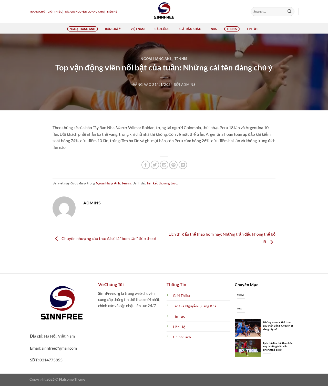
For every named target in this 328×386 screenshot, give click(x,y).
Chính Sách (182, 337)
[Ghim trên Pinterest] (173, 165)
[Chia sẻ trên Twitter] (155, 165)
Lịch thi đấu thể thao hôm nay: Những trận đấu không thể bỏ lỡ (278, 346)
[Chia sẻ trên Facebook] (145, 165)
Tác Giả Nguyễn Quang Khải (85, 11)
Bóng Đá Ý (113, 28)
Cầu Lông (162, 28)
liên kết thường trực (162, 183)
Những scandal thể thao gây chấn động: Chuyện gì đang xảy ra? (278, 326)
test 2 (240, 294)
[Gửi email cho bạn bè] (164, 165)
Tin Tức (252, 28)
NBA (214, 28)
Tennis (232, 28)
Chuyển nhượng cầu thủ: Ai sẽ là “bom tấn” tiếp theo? (108, 238)
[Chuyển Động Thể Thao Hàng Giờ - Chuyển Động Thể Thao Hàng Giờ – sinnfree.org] (164, 11)
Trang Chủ (37, 11)
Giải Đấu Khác (190, 28)
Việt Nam (138, 28)
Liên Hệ (112, 11)
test (239, 308)
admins (188, 84)
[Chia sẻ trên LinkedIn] (183, 165)
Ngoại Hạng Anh (82, 28)
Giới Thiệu (55, 11)
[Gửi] (289, 11)
